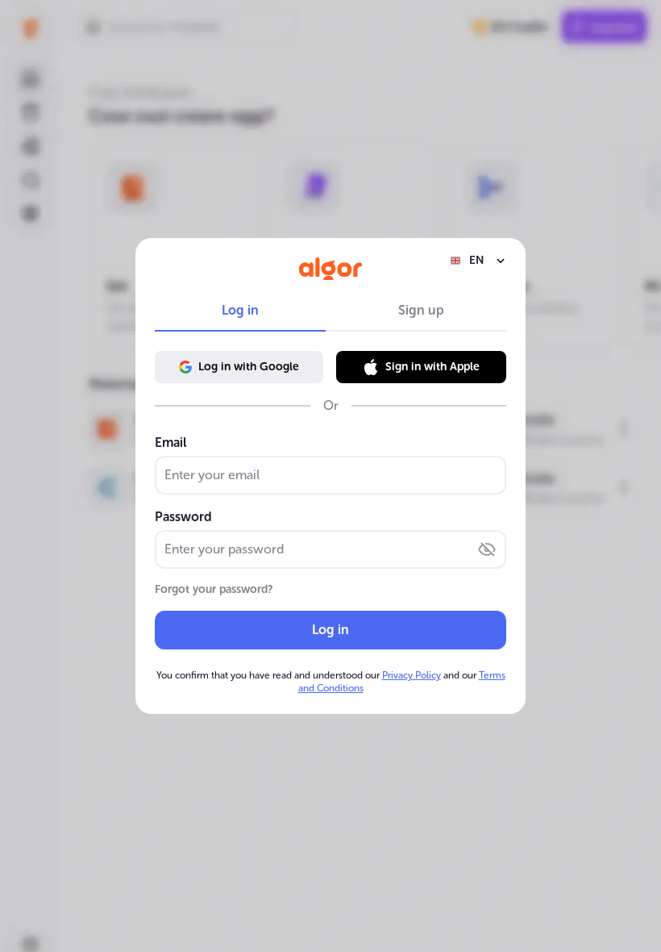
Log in (330, 629)
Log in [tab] (240, 310)
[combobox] (478, 260)
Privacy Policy (411, 675)
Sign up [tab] (421, 310)
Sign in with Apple (432, 367)
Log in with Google (248, 367)
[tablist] (330, 311)
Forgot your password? (214, 589)
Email (170, 442)
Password (183, 516)
